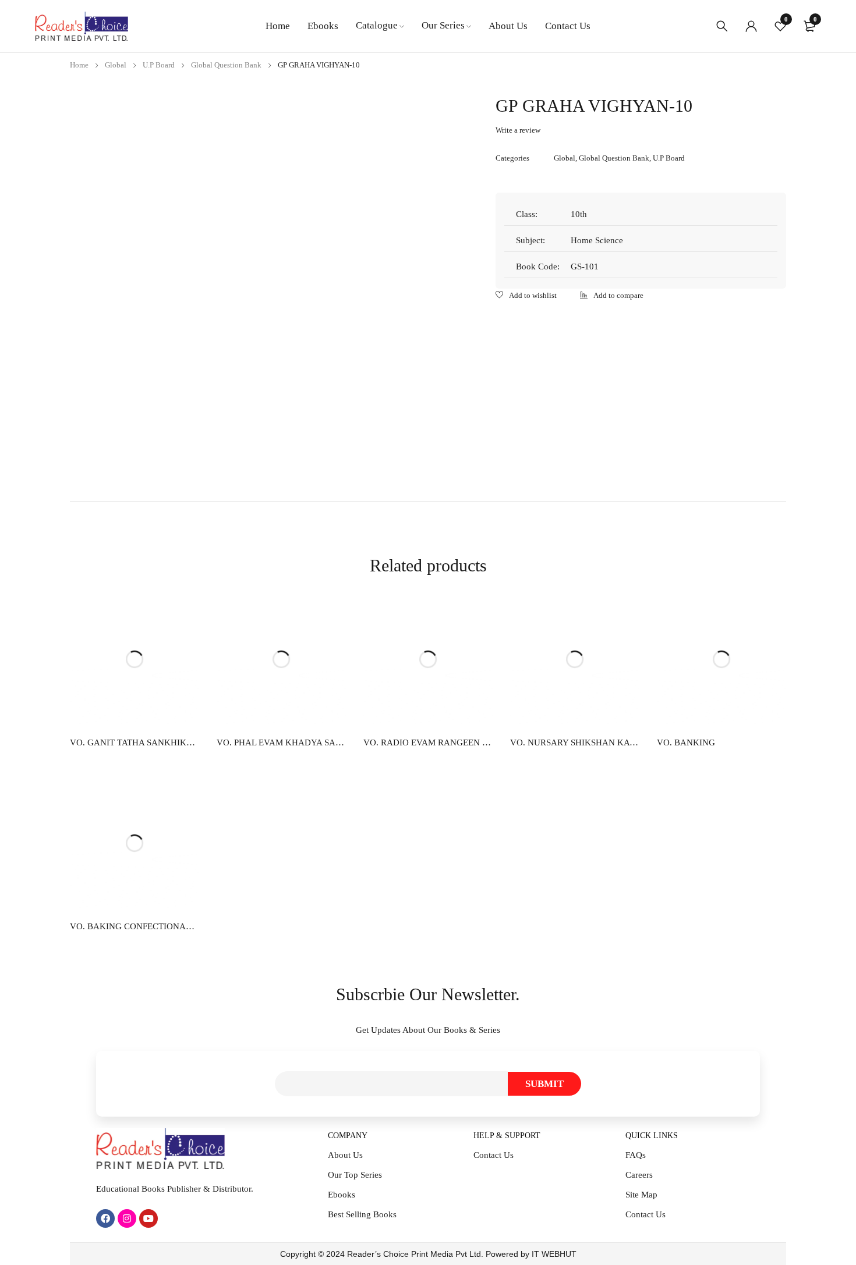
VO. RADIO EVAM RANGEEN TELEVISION (428, 742)
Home (79, 65)
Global (115, 65)
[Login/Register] (751, 26)
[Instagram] (127, 1218)
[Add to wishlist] (526, 296)
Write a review (518, 130)
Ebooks (341, 1194)
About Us (345, 1155)
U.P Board (159, 65)
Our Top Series (355, 1174)
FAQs (635, 1155)
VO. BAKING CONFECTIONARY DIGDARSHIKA (134, 926)
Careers (639, 1174)
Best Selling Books (362, 1214)
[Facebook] (105, 1218)
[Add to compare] (611, 296)
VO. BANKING (686, 742)
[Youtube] (148, 1218)
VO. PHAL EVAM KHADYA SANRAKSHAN (281, 742)
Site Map (641, 1194)
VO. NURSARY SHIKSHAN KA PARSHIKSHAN (574, 742)
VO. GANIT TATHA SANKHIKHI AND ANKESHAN (134, 742)
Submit (544, 1083)
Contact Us (493, 1155)
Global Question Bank (226, 65)
